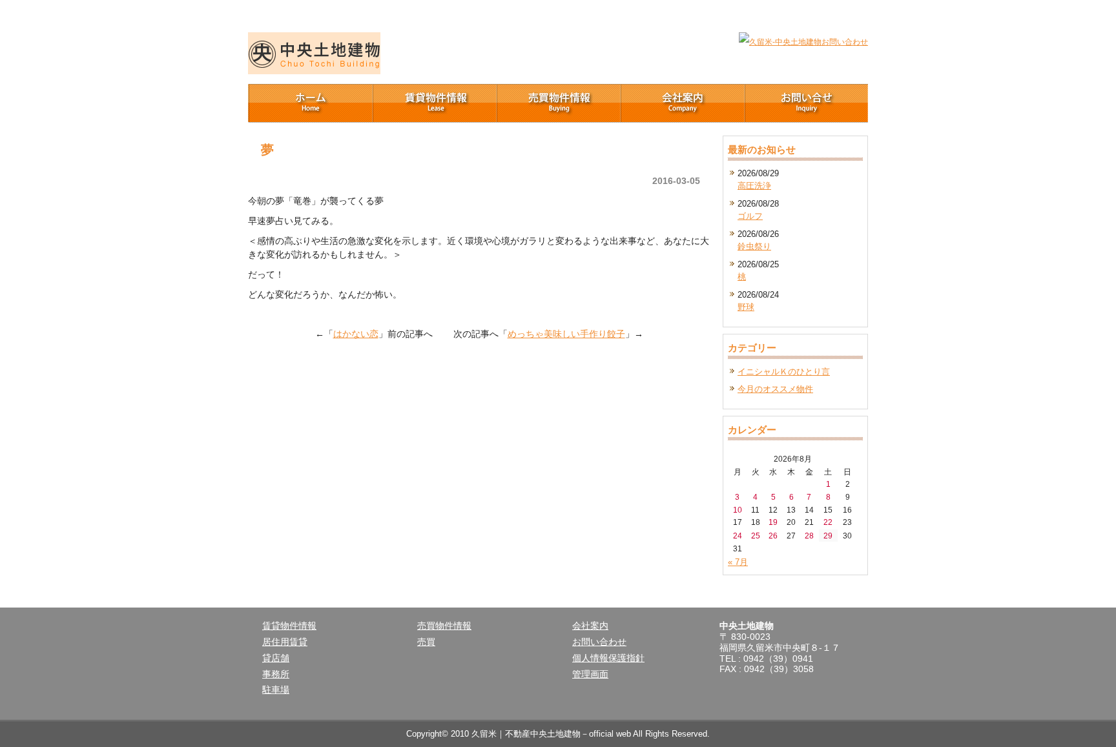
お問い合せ (806, 103)
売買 (426, 642)
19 (773, 522)
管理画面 (590, 674)
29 (827, 535)
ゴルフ (750, 216)
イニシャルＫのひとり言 (784, 371)
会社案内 (682, 103)
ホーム (310, 103)
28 (809, 535)
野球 (746, 307)
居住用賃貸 (284, 642)
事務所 (275, 674)
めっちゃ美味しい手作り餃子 (566, 334)
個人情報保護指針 (608, 658)
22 (827, 522)
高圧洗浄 (754, 185)
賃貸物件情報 (434, 103)
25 (755, 535)
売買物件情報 (558, 103)
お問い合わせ (599, 642)
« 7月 (738, 562)
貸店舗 (275, 658)
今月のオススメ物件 (775, 389)
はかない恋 (355, 334)
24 (737, 535)
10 (737, 510)
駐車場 (275, 689)
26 (773, 535)
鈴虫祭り (754, 246)
